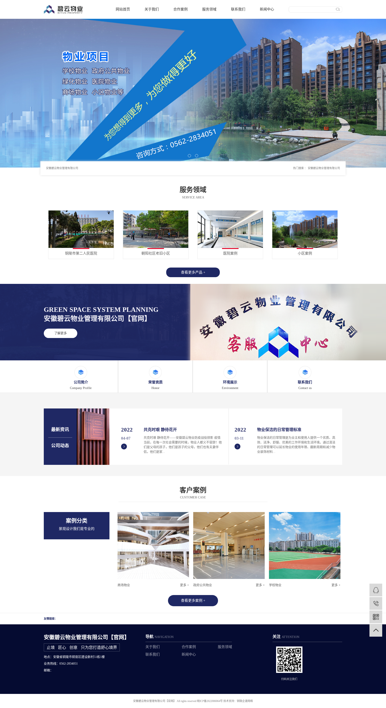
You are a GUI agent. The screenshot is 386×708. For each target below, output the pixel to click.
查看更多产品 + (193, 272)
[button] (189, 155)
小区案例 (305, 253)
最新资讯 (60, 429)
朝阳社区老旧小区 (155, 253)
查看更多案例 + (193, 600)
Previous (121, 540)
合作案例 (180, 9)
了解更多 (60, 333)
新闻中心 (267, 9)
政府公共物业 (202, 585)
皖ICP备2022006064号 (210, 701)
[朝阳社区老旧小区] (155, 229)
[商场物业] (153, 545)
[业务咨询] (375, 590)
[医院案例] (230, 229)
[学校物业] (304, 545)
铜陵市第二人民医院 (81, 253)
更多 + (184, 585)
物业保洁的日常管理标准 (279, 429)
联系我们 (238, 9)
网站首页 (123, 9)
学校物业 (275, 585)
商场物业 (123, 585)
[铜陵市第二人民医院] (81, 229)
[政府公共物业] (229, 545)
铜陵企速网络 (245, 701)
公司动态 (60, 445)
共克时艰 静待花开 (160, 429)
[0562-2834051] (375, 603)
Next (337, 540)
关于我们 (152, 9)
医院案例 (230, 253)
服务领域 (209, 9)
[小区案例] (305, 229)
